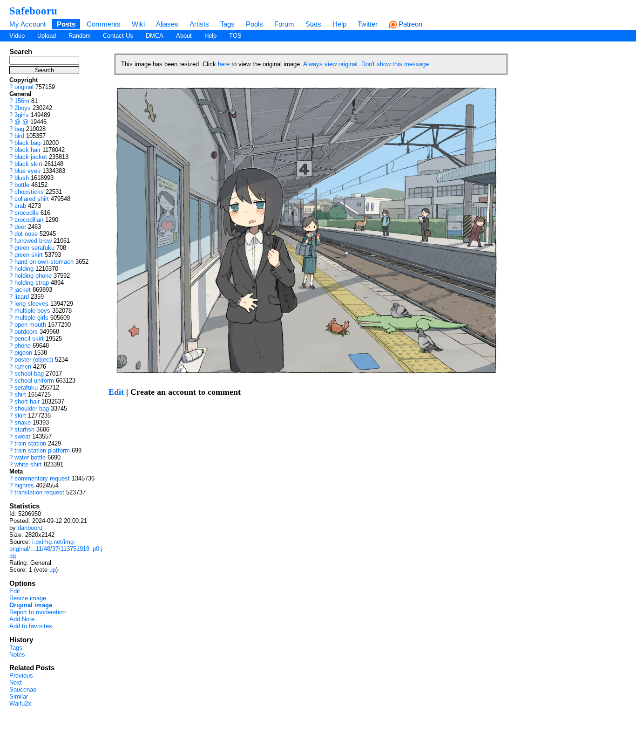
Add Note (21, 619)
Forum (284, 24)
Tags (227, 24)
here (224, 64)
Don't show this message (395, 64)
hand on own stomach (44, 261)
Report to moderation (37, 612)
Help (339, 24)
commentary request (42, 478)
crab (20, 205)
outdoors (26, 331)
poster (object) (33, 359)
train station (30, 443)
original (24, 86)
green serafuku (34, 247)
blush (21, 177)
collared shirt (31, 198)
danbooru (30, 527)
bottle (21, 184)
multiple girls (31, 317)
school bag (29, 373)
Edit (14, 591)
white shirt (28, 464)
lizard (21, 296)
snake (22, 422)
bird (19, 135)
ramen (22, 366)
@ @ (21, 121)
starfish (24, 429)
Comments (104, 24)
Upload (46, 35)
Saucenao (22, 689)
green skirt (28, 254)
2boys (22, 107)
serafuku (26, 387)
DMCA (154, 35)
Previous (21, 675)
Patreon (409, 24)
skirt (20, 415)
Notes (17, 654)
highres (24, 485)
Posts (66, 24)
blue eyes (27, 170)
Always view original (330, 64)
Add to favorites (30, 626)
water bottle (30, 457)
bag (19, 128)
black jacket (30, 156)
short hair (27, 401)
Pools (254, 24)
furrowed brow (33, 240)
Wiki (138, 24)
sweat (22, 436)
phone (22, 345)
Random (79, 35)
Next (15, 682)
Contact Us (118, 35)
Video (17, 35)
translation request (39, 492)
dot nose (26, 233)
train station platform (42, 450)
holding (24, 268)
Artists (199, 24)
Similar (18, 696)
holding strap (31, 282)
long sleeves (31, 303)
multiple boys (32, 310)
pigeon (23, 352)
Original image (30, 605)
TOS (235, 35)
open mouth (30, 324)
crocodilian (28, 219)
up (52, 569)
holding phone (33, 275)
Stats (313, 24)
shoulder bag (31, 408)
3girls (21, 114)
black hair (27, 149)
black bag (27, 142)
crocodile (26, 212)
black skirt (28, 163)
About (184, 35)
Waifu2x (20, 703)
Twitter (368, 24)
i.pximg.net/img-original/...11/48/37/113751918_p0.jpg (55, 548)
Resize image (27, 598)
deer (20, 226)
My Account (27, 24)
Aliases (167, 24)
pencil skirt (29, 338)
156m (21, 100)
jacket (22, 289)
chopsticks (29, 191)
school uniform (34, 380)
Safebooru (33, 11)
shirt (20, 394)
